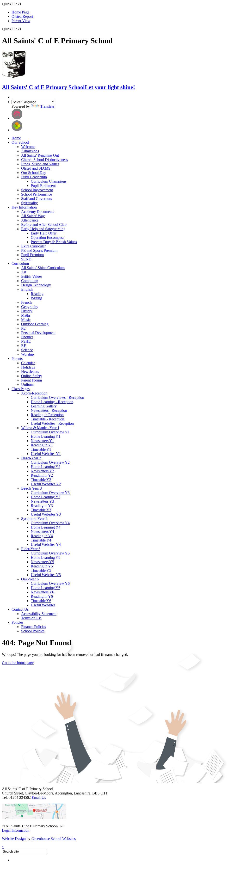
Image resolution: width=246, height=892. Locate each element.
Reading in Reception (47, 415)
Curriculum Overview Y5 (50, 553)
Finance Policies (33, 627)
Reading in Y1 (42, 445)
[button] (23, 28)
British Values (31, 276)
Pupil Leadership (34, 177)
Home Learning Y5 (45, 557)
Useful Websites (43, 605)
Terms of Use (31, 618)
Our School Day (33, 173)
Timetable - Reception (47, 419)
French (26, 302)
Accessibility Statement (38, 614)
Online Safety (31, 376)
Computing (29, 281)
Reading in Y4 (42, 536)
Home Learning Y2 (45, 467)
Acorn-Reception (34, 393)
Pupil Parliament (43, 186)
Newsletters (30, 371)
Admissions (30, 151)
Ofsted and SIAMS (35, 168)
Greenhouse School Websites (53, 839)
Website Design (14, 839)
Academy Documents (37, 211)
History (26, 311)
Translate (47, 106)
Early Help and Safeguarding (43, 229)
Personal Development (38, 333)
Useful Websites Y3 (46, 514)
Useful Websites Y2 (46, 484)
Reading (37, 294)
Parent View (21, 21)
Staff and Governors (36, 199)
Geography (29, 307)
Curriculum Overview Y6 (50, 583)
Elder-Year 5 (30, 549)
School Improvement (37, 190)
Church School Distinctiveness (44, 160)
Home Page (20, 12)
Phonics (27, 337)
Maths (26, 315)
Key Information (24, 207)
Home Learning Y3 (45, 497)
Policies (17, 622)
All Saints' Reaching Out (40, 155)
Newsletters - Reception (49, 410)
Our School (20, 142)
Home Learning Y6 (45, 588)
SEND (26, 259)
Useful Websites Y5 (46, 575)
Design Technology (36, 285)
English (27, 289)
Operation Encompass (47, 237)
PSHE (26, 341)
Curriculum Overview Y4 (50, 523)
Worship (27, 354)
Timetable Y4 (41, 540)
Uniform (27, 384)
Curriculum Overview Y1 (50, 432)
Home (16, 138)
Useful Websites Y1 (46, 454)
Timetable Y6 (41, 601)
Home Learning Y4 (45, 527)
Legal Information (15, 830)
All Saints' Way (33, 216)
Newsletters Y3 (42, 501)
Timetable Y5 (41, 570)
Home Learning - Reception (52, 402)
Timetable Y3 (41, 510)
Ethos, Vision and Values (40, 164)
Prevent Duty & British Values (54, 242)
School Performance (36, 194)
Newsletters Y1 (42, 441)
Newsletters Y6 (42, 592)
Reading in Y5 (42, 566)
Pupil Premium (32, 255)
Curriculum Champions (48, 181)
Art (23, 272)
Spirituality (29, 203)
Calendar (28, 363)
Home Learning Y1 (45, 436)
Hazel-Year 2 (31, 458)
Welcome (28, 147)
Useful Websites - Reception (52, 423)
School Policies (32, 631)
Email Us (39, 797)
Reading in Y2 (42, 475)
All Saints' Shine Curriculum (43, 268)
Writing (36, 298)
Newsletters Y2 (42, 471)
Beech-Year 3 (31, 488)
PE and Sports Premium (39, 250)
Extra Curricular (33, 246)
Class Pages (21, 389)
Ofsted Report (22, 16)
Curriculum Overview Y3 (50, 493)
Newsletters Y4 (42, 531)
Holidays (28, 367)
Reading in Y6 (42, 596)
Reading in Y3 (42, 506)
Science (27, 350)
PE (23, 328)
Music (26, 320)
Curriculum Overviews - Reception (57, 397)
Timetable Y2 (41, 480)
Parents (17, 359)
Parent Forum (31, 380)
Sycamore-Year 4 (34, 519)
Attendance (29, 220)
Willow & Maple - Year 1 (40, 428)
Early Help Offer (43, 233)
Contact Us (20, 609)
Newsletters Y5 (42, 562)
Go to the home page (18, 663)
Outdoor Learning (35, 324)
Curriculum (20, 263)
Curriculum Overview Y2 (50, 462)
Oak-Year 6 (30, 579)
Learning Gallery (44, 406)
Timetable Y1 (41, 449)
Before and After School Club (44, 224)
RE (23, 346)
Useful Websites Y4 (46, 544)
